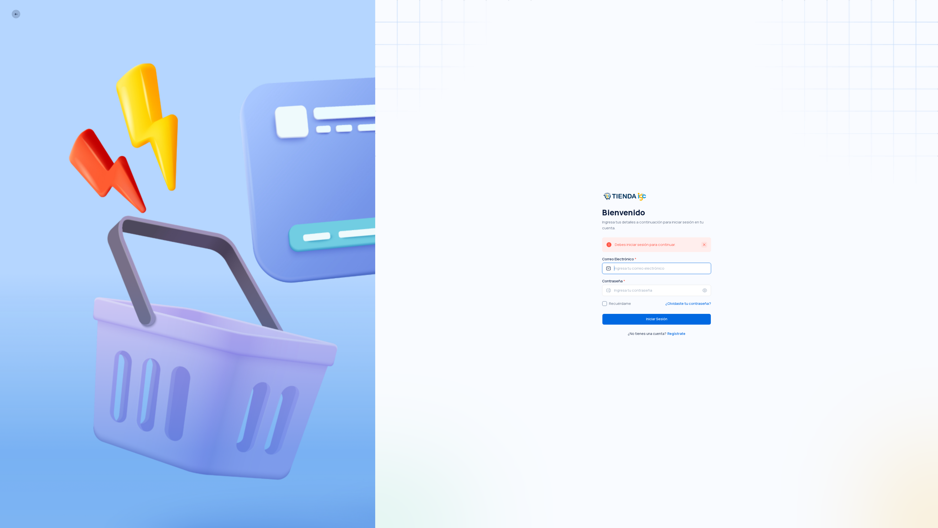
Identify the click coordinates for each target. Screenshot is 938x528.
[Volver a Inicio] (16, 14)
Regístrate (676, 333)
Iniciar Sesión (656, 319)
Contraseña (613, 281)
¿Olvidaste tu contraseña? (688, 303)
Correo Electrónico (619, 259)
